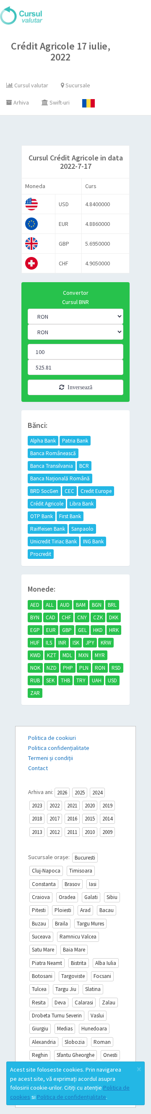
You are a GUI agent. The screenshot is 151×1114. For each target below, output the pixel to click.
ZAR (35, 693)
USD (112, 680)
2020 (90, 805)
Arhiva (20, 102)
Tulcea (39, 989)
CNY (82, 617)
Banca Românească (53, 453)
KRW (106, 642)
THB (65, 680)
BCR (84, 465)
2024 (97, 792)
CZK (98, 617)
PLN (84, 667)
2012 (54, 832)
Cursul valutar (30, 85)
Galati (91, 897)
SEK (50, 680)
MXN (83, 655)
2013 (37, 832)
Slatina (93, 989)
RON (100, 667)
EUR (51, 630)
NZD (52, 667)
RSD (116, 667)
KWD (35, 655)
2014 (107, 818)
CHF (66, 617)
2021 (72, 805)
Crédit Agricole (46, 503)
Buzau (39, 923)
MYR (100, 655)
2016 (72, 818)
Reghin (40, 1055)
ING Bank (93, 541)
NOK (35, 667)
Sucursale (77, 85)
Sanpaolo (82, 528)
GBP (67, 630)
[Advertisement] (83, 132)
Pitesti (39, 910)
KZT (51, 655)
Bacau (106, 910)
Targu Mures (90, 923)
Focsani (102, 976)
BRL (112, 604)
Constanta (44, 884)
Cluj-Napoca (46, 870)
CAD (50, 617)
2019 (107, 805)
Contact (38, 768)
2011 (72, 832)
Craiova (41, 897)
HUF (34, 642)
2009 (107, 832)
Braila (61, 923)
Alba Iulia (105, 963)
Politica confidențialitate (58, 748)
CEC (69, 491)
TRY (81, 680)
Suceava (41, 936)
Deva (60, 1002)
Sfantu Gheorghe (75, 1055)
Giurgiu (40, 1028)
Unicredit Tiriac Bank (53, 541)
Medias (65, 1028)
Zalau (108, 1002)
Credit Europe (96, 491)
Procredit (40, 554)
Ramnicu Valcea (78, 936)
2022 (54, 805)
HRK (114, 630)
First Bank (70, 516)
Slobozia (75, 1042)
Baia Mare (74, 949)
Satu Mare (43, 949)
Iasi (92, 884)
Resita (39, 1002)
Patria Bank (75, 440)
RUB (35, 680)
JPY (90, 642)
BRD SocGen (44, 491)
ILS (49, 642)
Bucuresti (85, 857)
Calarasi (84, 1002)
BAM (81, 604)
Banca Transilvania (51, 465)
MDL (67, 655)
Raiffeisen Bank (47, 528)
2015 (90, 818)
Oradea (67, 897)
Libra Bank (82, 503)
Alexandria (44, 1042)
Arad (85, 910)
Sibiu (112, 897)
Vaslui (97, 1015)
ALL (50, 604)
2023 (37, 805)
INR (62, 642)
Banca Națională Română (60, 478)
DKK (113, 617)
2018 (37, 818)
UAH (97, 680)
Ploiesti (63, 910)
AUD (65, 604)
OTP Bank (41, 516)
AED (34, 604)
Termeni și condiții (50, 758)
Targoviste (73, 976)
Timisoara (80, 870)
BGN (97, 604)
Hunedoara (94, 1028)
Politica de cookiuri (52, 738)
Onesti (110, 1055)
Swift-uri (59, 102)
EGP (35, 630)
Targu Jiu (65, 989)
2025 (80, 792)
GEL (82, 630)
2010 (90, 832)
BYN (34, 617)
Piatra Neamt (47, 963)
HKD (98, 630)
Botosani (42, 976)
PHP (68, 667)
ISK (76, 642)
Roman (102, 1042)
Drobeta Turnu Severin (57, 1015)
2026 (62, 792)
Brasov (72, 884)
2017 (54, 818)
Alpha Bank (43, 440)
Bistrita (78, 963)
